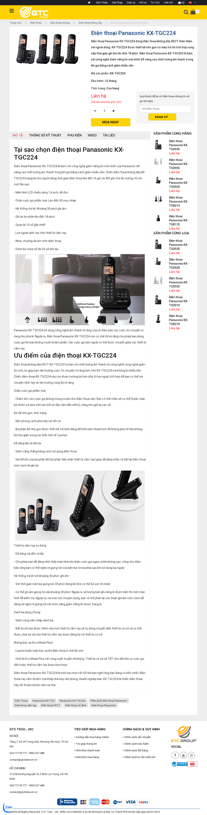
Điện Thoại (21, 700)
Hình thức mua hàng (87, 757)
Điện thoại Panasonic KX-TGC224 (128, 22)
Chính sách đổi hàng (136, 750)
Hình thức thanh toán (87, 750)
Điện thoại (35, 22)
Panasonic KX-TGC (44, 700)
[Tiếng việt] (192, 2)
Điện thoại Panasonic (103, 705)
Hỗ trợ (143, 2)
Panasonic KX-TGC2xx (73, 700)
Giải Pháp (117, 2)
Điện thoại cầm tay (25, 705)
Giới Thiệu (102, 2)
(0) (183, 2)
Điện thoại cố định (75, 705)
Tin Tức (155, 2)
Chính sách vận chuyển (137, 737)
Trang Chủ (15, 22)
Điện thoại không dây (90, 22)
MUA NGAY (110, 122)
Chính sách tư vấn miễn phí (139, 757)
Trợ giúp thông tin (86, 743)
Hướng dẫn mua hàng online (92, 737)
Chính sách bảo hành (136, 743)
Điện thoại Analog (60, 22)
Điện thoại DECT (50, 705)
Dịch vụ (131, 2)
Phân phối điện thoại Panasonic (109, 700)
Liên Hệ (168, 2)
